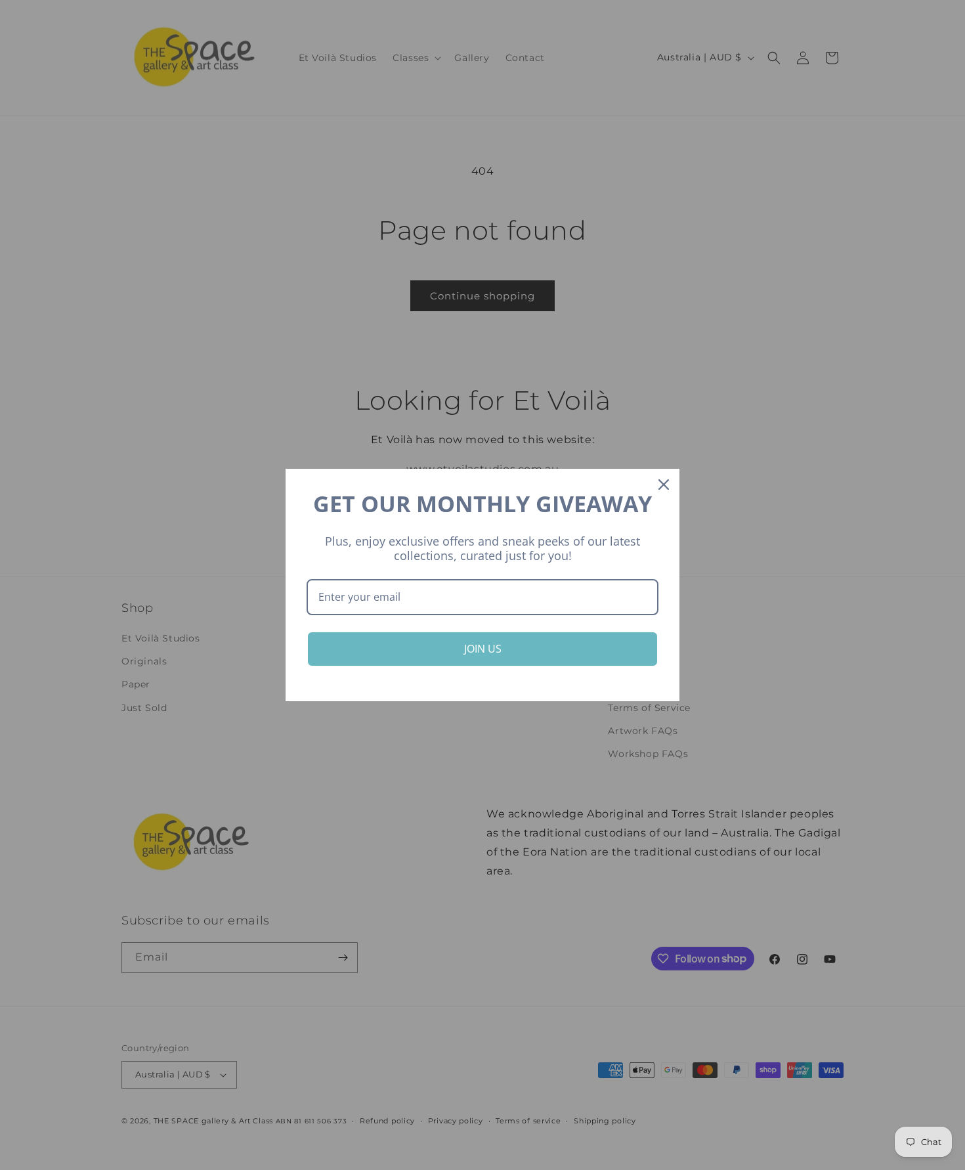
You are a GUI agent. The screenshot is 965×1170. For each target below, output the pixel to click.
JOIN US (483, 648)
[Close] (663, 484)
